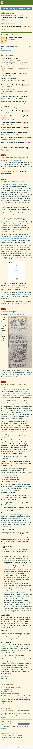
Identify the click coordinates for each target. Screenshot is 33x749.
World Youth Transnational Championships (11, 689)
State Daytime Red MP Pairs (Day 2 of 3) (13, 142)
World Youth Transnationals (13, 693)
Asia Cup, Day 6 (6, 722)
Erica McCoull (18, 247)
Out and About (4, 693)
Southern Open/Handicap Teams (11, 132)
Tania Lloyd (12, 224)
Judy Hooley (26, 294)
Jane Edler (26, 247)
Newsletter (12, 387)
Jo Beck (29, 222)
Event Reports (13, 184)
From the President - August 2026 (13, 384)
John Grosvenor (18, 160)
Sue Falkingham (26, 393)
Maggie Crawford (6, 222)
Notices (11, 160)
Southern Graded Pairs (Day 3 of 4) (12, 122)
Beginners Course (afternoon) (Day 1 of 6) (14, 96)
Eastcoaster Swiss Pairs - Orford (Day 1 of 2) (14, 18)
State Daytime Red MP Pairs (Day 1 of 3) (13, 137)
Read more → (4, 704)
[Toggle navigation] (30, 2)
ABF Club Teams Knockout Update (13, 182)
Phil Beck (21, 222)
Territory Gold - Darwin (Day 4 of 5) (12, 26)
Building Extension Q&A (8, 67)
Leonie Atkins (14, 287)
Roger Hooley (18, 294)
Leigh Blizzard (15, 393)
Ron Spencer (4, 437)
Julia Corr (15, 222)
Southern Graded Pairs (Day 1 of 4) (12, 85)
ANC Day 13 (5, 708)
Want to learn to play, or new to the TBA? (16, 9)
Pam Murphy (15, 249)
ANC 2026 (26, 710)
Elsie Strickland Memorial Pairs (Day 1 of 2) (14, 116)
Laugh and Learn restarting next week (15, 158)
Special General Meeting (11, 58)
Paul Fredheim (25, 287)
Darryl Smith (14, 238)
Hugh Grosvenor (22, 224)
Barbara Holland (6, 240)
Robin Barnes (13, 395)
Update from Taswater (9, 733)
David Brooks (5, 238)
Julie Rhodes (20, 387)
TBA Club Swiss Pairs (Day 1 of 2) (11, 73)
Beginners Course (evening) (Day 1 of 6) (13, 101)
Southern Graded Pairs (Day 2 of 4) (12, 111)
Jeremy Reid (10, 247)
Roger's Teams (5, 106)
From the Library (7, 34)
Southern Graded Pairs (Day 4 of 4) (12, 127)
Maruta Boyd (22, 238)
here (10, 471)
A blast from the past (8, 312)
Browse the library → (6, 50)
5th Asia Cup (27, 724)
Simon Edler (4, 249)
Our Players (12, 314)
